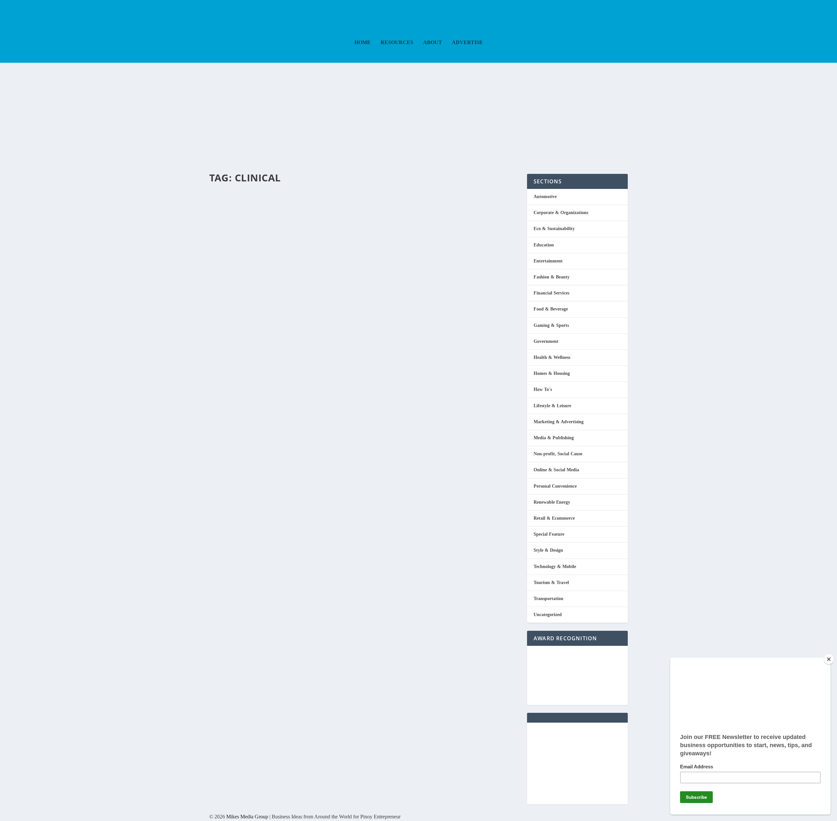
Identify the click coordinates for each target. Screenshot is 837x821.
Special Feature (549, 534)
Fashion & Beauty (552, 277)
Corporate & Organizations (561, 212)
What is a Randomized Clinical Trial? (319, 192)
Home (362, 42)
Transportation (548, 598)
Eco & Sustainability (554, 228)
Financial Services (551, 293)
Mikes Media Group (247, 816)
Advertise (467, 42)
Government (546, 341)
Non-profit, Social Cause (558, 453)
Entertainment (548, 261)
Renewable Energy (552, 502)
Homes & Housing (552, 373)
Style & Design (548, 550)
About (432, 42)
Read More (236, 231)
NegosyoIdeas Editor (237, 205)
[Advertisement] (418, 112)
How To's (543, 389)
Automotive (545, 196)
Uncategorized (548, 614)
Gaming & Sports (551, 325)
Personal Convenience (555, 486)
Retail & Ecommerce (554, 518)
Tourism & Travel (551, 582)
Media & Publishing (554, 437)
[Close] (829, 659)
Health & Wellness (294, 205)
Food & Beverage (551, 309)
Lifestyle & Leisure (552, 405)
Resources (397, 42)
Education (544, 245)
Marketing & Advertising (559, 421)
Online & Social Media (556, 469)
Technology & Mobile (555, 566)
